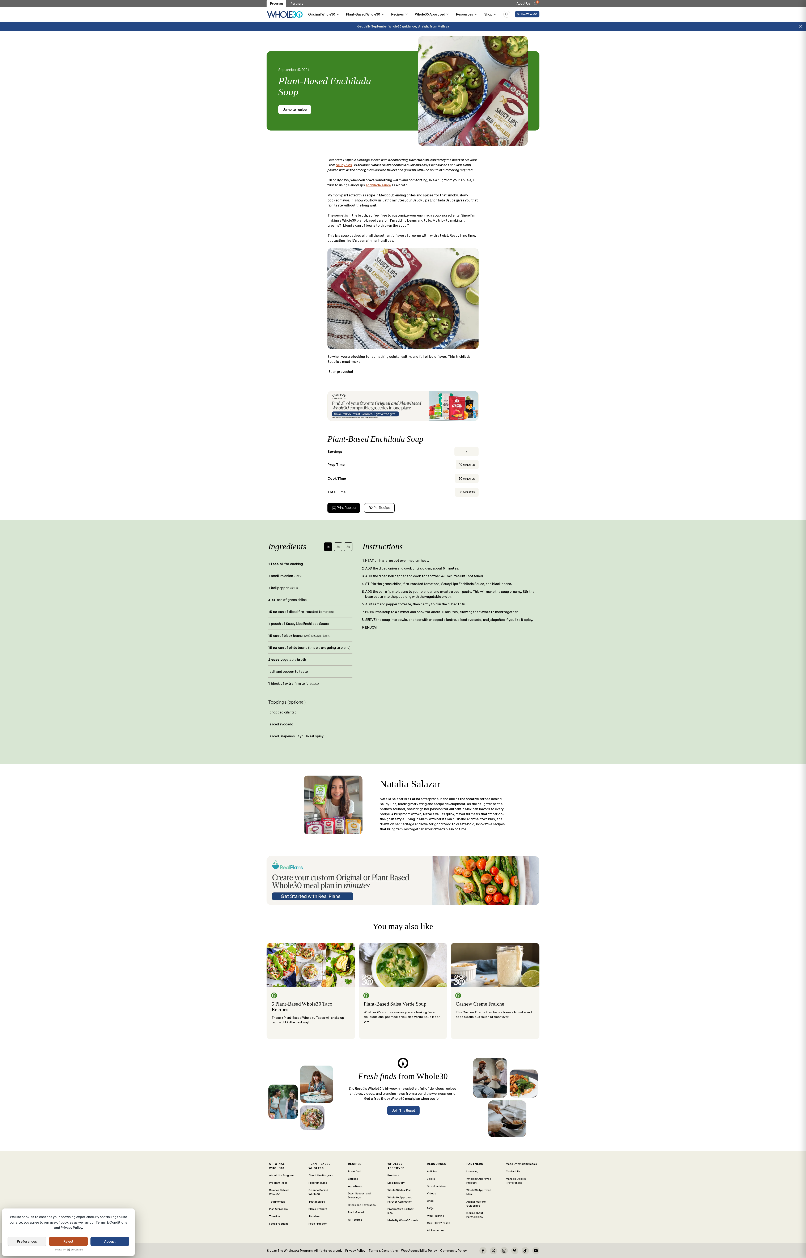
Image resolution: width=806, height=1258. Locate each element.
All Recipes (355, 1219)
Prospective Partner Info (400, 1211)
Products (393, 1175)
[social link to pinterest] (514, 1250)
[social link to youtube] (535, 1250)
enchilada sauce (378, 185)
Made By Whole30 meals (403, 1220)
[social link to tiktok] (525, 1250)
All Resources (435, 1230)
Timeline (274, 1216)
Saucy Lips (344, 165)
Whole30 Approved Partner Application (399, 1199)
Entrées (353, 1178)
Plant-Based (356, 1212)
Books (431, 1178)
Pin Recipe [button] (381, 508)
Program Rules (278, 1182)
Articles (432, 1171)
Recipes (397, 14)
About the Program (281, 1175)
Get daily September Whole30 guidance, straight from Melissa (403, 26)
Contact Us (513, 1171)
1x (328, 547)
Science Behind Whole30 (279, 1192)
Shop (488, 14)
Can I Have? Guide (438, 1223)
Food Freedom (278, 1223)
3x (348, 547)
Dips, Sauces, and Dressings (359, 1195)
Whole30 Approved (430, 14)
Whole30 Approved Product (478, 1180)
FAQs (430, 1208)
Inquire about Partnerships (474, 1215)
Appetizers (355, 1186)
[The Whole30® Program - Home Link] (285, 14)
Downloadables (436, 1186)
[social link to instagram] (504, 1250)
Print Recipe (346, 508)
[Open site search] (506, 14)
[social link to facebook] (483, 1250)
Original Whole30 (321, 14)
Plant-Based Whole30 (363, 14)
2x (338, 547)
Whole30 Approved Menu (478, 1192)
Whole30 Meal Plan (399, 1190)
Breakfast (354, 1171)
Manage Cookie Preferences (516, 1180)
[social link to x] (493, 1250)
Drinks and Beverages (362, 1205)
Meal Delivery (396, 1182)
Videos (431, 1193)
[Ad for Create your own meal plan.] (403, 880)
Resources (464, 14)
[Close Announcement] (800, 26)
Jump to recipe (295, 109)
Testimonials (277, 1201)
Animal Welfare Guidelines (476, 1203)
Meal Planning (435, 1215)
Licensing (472, 1171)
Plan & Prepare (278, 1209)
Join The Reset (403, 1110)
